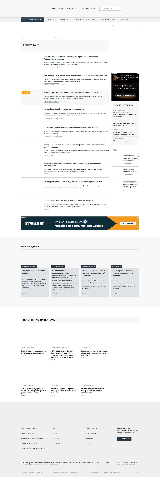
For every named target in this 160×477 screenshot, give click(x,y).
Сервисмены (89, 438)
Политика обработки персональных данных (102, 472)
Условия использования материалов (33, 448)
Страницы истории (91, 428)
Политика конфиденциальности (65, 472)
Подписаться (124, 438)
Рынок (55, 433)
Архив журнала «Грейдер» (29, 428)
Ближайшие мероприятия (29, 443)
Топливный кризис (108, 19)
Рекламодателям (88, 8)
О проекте (71, 8)
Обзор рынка (124, 19)
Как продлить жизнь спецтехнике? (85, 19)
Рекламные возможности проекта (32, 438)
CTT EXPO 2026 (64, 19)
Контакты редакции (27, 433)
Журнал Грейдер (58, 8)
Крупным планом (90, 433)
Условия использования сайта (32, 472)
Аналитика (56, 438)
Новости (51, 19)
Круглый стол (89, 443)
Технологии (57, 443)
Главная (23, 38)
